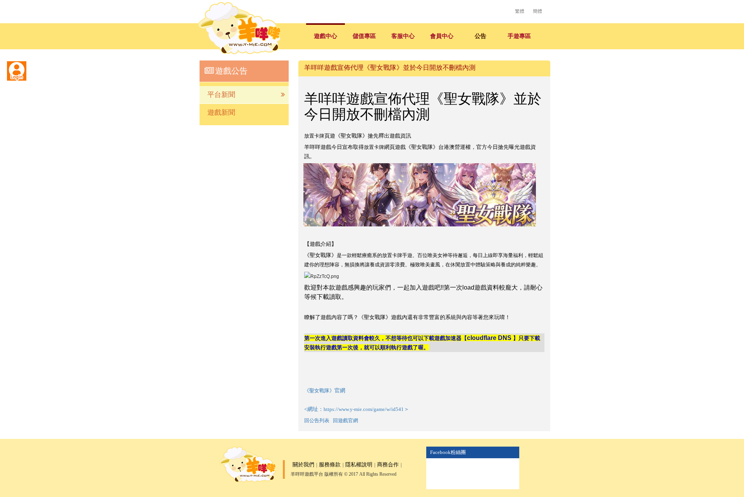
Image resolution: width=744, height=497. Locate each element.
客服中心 (403, 36)
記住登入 (23, 139)
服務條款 (330, 465)
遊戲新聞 (221, 112)
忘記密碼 (81, 139)
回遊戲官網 (345, 420)
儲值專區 (364, 36)
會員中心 (441, 36)
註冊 (64, 139)
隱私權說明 (358, 465)
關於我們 (303, 465)
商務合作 (388, 465)
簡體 (537, 11)
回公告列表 (316, 420)
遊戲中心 (325, 36)
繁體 (519, 11)
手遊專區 (519, 36)
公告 (480, 36)
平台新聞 (221, 94)
